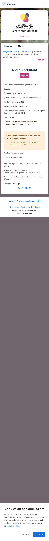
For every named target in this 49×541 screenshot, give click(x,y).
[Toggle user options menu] (45, 3)
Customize (25, 534)
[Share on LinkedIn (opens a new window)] (26, 188)
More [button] (20, 46)
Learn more (24, 36)
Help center (14, 207)
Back (42, 59)
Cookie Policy (14, 526)
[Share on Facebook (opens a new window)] (19, 188)
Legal (37, 207)
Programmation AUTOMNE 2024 (17, 51)
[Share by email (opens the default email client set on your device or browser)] (30, 188)
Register (8, 46)
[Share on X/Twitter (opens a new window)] (22, 188)
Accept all (38, 534)
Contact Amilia (27, 207)
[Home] (9, 4)
